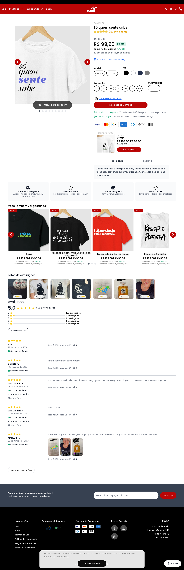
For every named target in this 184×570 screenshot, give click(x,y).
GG (125, 88)
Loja (4, 8)
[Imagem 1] (39, 111)
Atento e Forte (15, 398)
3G (132, 88)
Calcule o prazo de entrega (111, 59)
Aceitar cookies (92, 563)
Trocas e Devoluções (25, 547)
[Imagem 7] (59, 111)
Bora (29, 254)
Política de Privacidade (26, 539)
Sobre (49, 8)
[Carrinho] (180, 9)
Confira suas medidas (110, 98)
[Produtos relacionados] (89, 264)
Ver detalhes (129, 149)
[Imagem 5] (52, 111)
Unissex (112, 73)
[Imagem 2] (43, 111)
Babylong (99, 73)
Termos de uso (22, 534)
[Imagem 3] (46, 111)
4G (139, 88)
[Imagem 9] (65, 111)
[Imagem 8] (62, 111)
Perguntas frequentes (25, 543)
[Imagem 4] (49, 111)
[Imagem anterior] (18, 62)
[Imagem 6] (56, 111)
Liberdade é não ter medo (113, 254)
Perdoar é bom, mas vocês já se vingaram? (71, 254)
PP (97, 88)
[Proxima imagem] (87, 62)
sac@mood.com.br (160, 526)
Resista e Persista (155, 254)
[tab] (116, 161)
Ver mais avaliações (21, 470)
